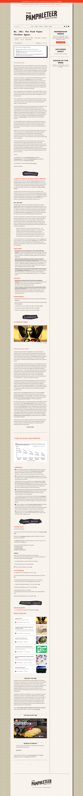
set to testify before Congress (32, 476)
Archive (41, 26)
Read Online (45, 342)
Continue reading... (30, 426)
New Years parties (19, 548)
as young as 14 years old (28, 385)
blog (22, 224)
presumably (28, 79)
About (32, 26)
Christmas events (19, 546)
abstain (38, 196)
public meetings (34, 181)
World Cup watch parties (20, 549)
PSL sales (34, 240)
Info (37, 555)
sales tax (43, 239)
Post (41, 306)
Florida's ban (24, 406)
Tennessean (19, 303)
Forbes (35, 70)
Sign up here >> (47, 787)
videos (40, 385)
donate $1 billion (22, 117)
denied (25, 392)
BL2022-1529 (17, 206)
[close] (82, 1)
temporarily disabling (18, 395)
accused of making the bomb (35, 504)
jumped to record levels (33, 511)
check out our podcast (29, 160)
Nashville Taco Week (19, 540)
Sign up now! (58, 4)
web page (30, 395)
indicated (28, 212)
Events (50, 26)
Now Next (17, 300)
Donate (36, 26)
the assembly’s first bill (29, 403)
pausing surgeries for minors (24, 398)
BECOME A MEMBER (60, 42)
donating (34, 163)
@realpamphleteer (30, 157)
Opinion (45, 26)
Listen (37, 610)
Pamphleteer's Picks (25, 536)
